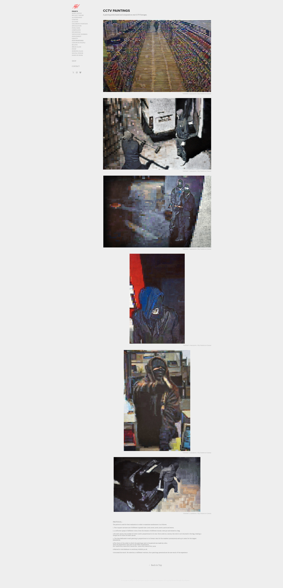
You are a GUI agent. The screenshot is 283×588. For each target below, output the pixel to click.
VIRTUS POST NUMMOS (79, 34)
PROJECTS (75, 11)
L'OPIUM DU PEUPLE (78, 43)
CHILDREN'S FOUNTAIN (80, 24)
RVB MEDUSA (76, 32)
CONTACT (76, 66)
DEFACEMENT (76, 36)
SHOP (74, 61)
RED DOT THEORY (78, 15)
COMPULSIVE (76, 30)
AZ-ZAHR (75, 22)
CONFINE (75, 19)
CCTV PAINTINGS (77, 41)
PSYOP (74, 49)
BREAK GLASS (76, 47)
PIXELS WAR (76, 28)
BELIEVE (75, 45)
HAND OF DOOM (77, 55)
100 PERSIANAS (77, 17)
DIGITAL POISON (77, 53)
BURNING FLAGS (77, 51)
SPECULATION (76, 26)
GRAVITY (75, 38)
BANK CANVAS (77, 13)
